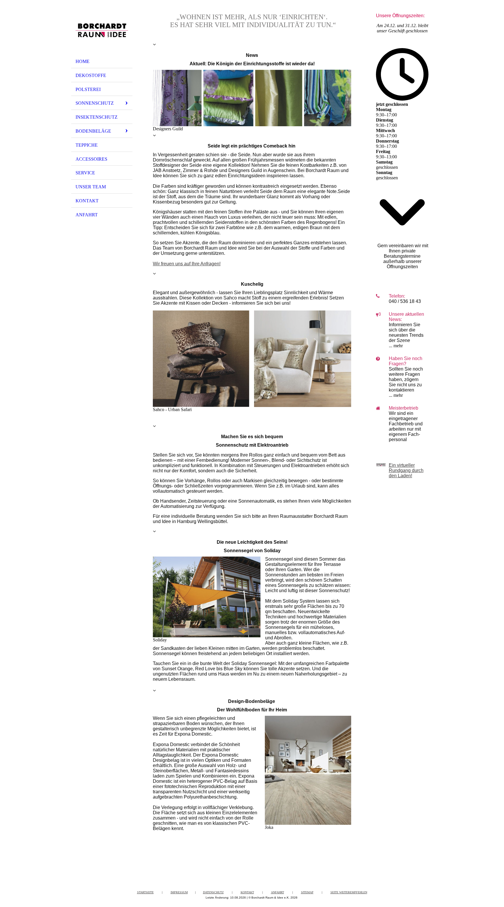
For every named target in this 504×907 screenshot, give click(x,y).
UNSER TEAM (91, 186)
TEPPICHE (87, 145)
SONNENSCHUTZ (95, 103)
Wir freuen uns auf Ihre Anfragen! (186, 263)
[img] (102, 30)
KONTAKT (87, 200)
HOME (83, 61)
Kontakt (247, 892)
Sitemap (307, 892)
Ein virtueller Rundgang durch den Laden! (406, 470)
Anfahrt (277, 892)
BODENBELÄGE (93, 131)
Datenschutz (213, 892)
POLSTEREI (88, 89)
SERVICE (85, 172)
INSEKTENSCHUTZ (97, 117)
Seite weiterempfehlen (348, 892)
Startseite (145, 892)
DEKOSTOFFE (91, 75)
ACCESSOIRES (91, 159)
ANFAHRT (87, 214)
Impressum (179, 892)
